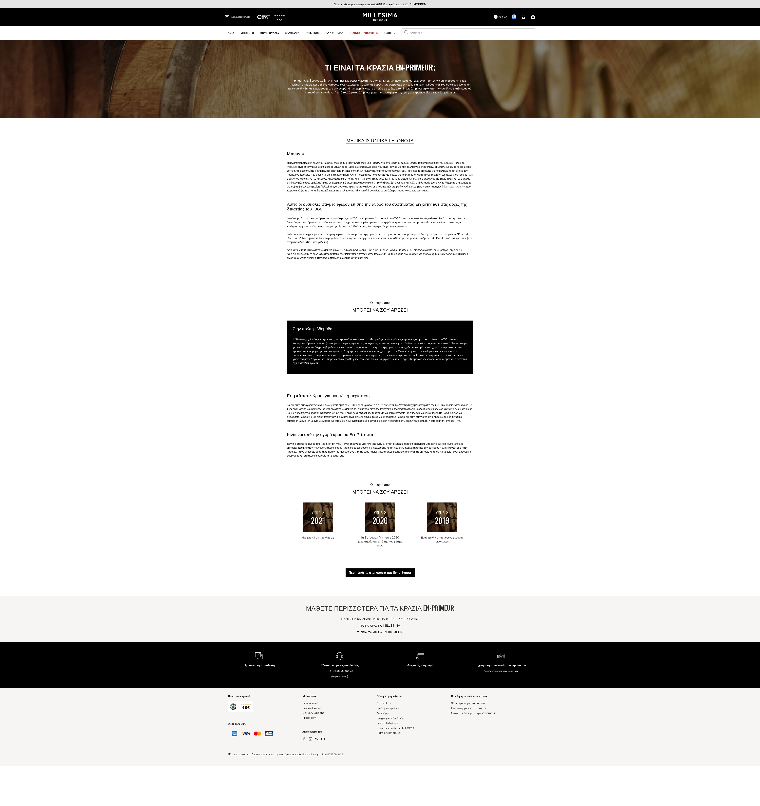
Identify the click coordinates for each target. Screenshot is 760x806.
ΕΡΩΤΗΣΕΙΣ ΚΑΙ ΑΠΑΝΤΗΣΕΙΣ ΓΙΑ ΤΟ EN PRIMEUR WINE (380, 619)
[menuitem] (229, 32)
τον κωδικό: (371, 4)
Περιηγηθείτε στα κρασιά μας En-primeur (380, 573)
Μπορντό (292, 166)
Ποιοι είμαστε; (310, 702)
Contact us (383, 703)
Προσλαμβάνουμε (311, 707)
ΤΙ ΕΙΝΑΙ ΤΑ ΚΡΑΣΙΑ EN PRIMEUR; (380, 632)
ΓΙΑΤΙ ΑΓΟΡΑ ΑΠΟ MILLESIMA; (380, 625)
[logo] (380, 17)
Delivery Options (313, 712)
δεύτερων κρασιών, (455, 186)
